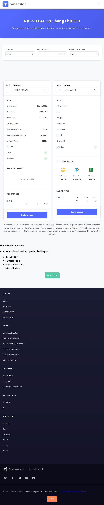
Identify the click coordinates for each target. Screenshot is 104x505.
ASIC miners (8, 375)
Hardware (17, 85)
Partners (6, 434)
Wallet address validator (13, 343)
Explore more (27, 215)
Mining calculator (10, 333)
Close (52, 498)
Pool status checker (11, 349)
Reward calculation (77, 49)
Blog (5, 429)
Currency (9, 49)
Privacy (6, 450)
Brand (5, 439)
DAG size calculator (11, 354)
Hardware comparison (12, 386)
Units (8, 85)
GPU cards (7, 381)
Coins (5, 301)
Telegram (19, 478)
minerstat (14, 4)
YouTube (26, 478)
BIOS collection (9, 360)
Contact (6, 423)
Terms (5, 445)
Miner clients (8, 311)
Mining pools (8, 317)
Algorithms (7, 306)
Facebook (12, 478)
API (4, 407)
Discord (33, 478)
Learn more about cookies (73, 491)
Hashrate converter (11, 338)
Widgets (6, 402)
